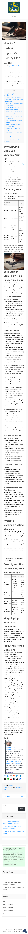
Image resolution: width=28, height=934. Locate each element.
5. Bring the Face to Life (13, 115)
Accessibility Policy (8, 911)
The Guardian (9, 761)
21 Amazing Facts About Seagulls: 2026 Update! (13, 832)
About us (5, 901)
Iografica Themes (20, 931)
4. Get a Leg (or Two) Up (13, 113)
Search (4, 805)
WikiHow (16, 761)
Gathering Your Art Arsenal (12, 97)
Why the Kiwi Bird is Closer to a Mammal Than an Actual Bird (11, 822)
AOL (10, 763)
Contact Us (6, 914)
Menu (14, 17)
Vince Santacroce (10, 747)
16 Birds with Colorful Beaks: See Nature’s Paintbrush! (12, 827)
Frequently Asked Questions (12, 139)
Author (6, 141)
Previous (7, 796)
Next (21, 796)
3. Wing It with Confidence (14, 111)
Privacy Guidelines (8, 907)
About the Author (8, 904)
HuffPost (17, 763)
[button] (25, 931)
